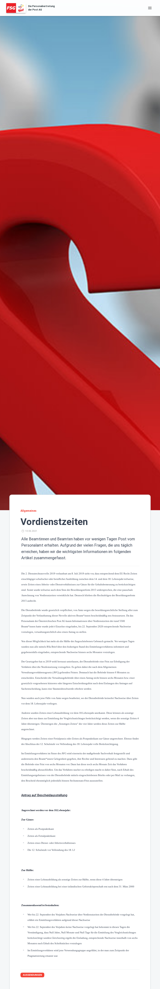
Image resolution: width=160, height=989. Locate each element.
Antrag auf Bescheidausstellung (44, 795)
